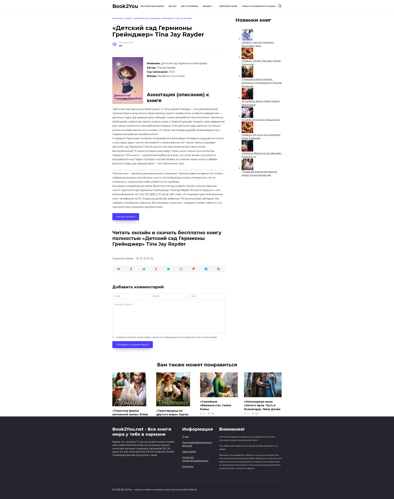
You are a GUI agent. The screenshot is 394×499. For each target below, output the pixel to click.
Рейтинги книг (228, 6)
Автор (173, 6)
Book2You (125, 6)
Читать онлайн (125, 216)
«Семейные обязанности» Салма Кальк (215, 405)
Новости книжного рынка (258, 6)
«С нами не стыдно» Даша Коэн (261, 119)
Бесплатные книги (152, 6)
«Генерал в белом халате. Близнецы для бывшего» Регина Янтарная (262, 83)
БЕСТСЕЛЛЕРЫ (189, 6)
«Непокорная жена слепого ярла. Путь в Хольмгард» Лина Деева (262, 405)
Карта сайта (189, 451)
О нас (185, 436)
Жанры (207, 6)
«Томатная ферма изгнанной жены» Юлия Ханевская (130, 414)
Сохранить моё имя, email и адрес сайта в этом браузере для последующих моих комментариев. (166, 337)
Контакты (187, 466)
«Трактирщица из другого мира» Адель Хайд (172, 414)
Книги (128, 18)
